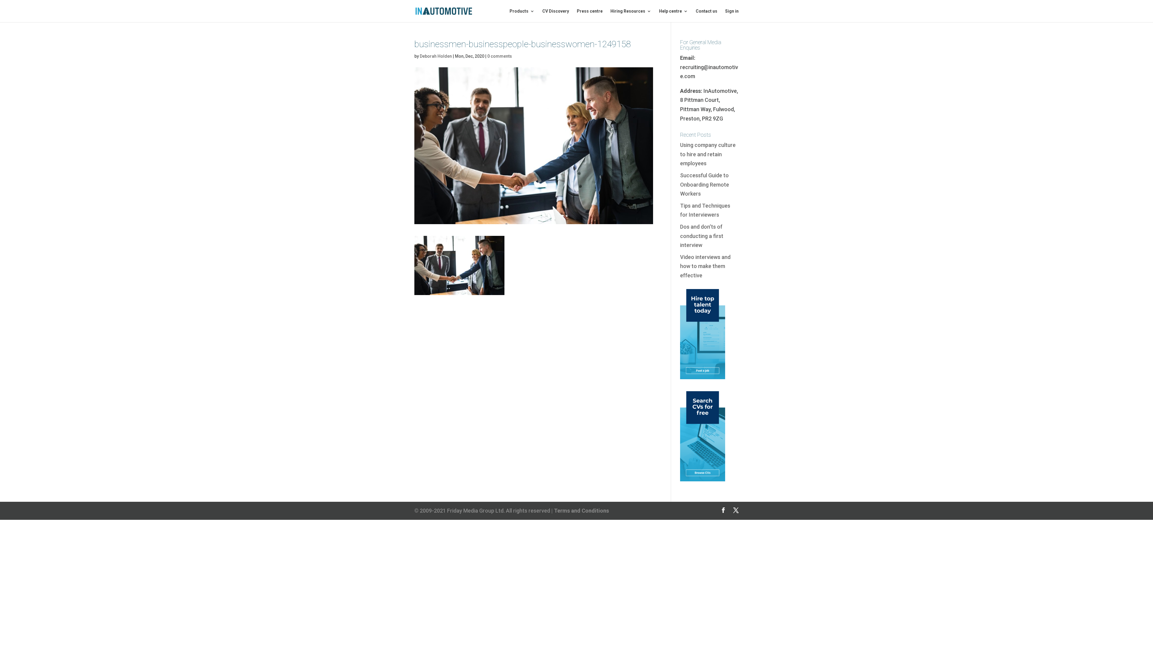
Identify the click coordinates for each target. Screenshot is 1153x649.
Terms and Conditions (581, 510)
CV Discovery (555, 11)
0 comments (499, 56)
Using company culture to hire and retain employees (708, 154)
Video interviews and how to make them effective (705, 266)
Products (519, 11)
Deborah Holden (436, 56)
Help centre (670, 11)
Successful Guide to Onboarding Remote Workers (704, 184)
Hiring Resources (627, 11)
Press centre (590, 11)
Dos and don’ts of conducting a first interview (701, 236)
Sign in (732, 11)
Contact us (706, 11)
